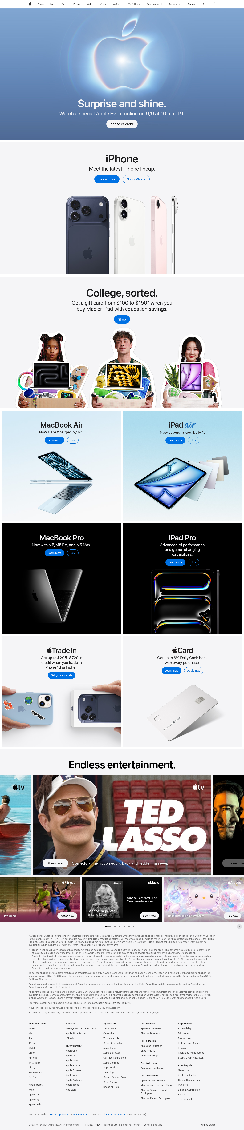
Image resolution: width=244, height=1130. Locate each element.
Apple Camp (109, 1048)
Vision (32, 1053)
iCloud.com (72, 1038)
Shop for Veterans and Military (156, 1085)
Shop (122, 319)
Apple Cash (35, 1104)
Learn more (107, 179)
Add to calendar (122, 124)
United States (208, 1125)
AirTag (32, 1067)
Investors (183, 1085)
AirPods (33, 1057)
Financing (108, 1072)
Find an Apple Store (60, 1114)
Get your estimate (61, 675)
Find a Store (109, 1028)
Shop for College (149, 1055)
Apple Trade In (110, 1067)
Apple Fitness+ (73, 1070)
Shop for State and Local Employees (154, 1092)
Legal (147, 1125)
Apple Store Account (77, 1033)
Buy (73, 440)
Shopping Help (111, 1087)
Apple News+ (73, 1075)
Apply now (193, 670)
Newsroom (183, 1070)
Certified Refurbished (114, 1057)
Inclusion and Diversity (190, 1043)
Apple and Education (151, 1046)
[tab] (115, 926)
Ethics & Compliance (189, 1089)
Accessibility (184, 1028)
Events (181, 1094)
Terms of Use (111, 1125)
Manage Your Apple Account (81, 1028)
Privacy (182, 1048)
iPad (31, 1038)
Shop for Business (150, 1033)
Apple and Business (151, 1028)
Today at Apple (111, 1038)
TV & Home (35, 1062)
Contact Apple (185, 1099)
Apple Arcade (73, 1065)
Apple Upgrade (111, 1062)
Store (31, 1028)
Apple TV (70, 1055)
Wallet (32, 1089)
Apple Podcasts (74, 1080)
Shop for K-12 (148, 1050)
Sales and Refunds (130, 1125)
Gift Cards (34, 1077)
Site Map (157, 1125)
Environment (184, 1038)
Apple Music (72, 1060)
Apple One (71, 1050)
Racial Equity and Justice (191, 1053)
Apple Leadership (187, 1075)
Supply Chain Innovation (191, 1057)
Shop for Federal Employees (155, 1098)
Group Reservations (113, 1043)
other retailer (80, 1114)
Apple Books (72, 1085)
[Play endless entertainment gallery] (239, 926)
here (115, 945)
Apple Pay (34, 1099)
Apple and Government (153, 1080)
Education (183, 1033)
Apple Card (34, 1094)
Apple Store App (111, 1053)
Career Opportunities (189, 1080)
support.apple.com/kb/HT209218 (114, 1003)
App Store (71, 1089)
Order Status (110, 1082)
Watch (32, 1048)
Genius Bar (109, 1033)
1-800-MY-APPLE (115, 1114)
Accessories (35, 1072)
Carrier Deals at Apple (115, 1077)
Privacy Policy (92, 1125)
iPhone (32, 1043)
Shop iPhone (136, 179)
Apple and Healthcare (152, 1068)
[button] (205, 4)
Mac (31, 1033)
